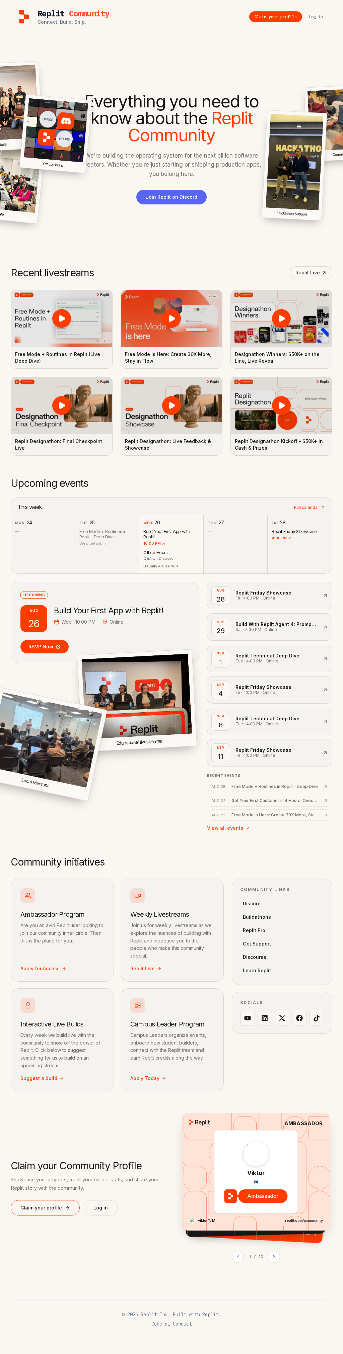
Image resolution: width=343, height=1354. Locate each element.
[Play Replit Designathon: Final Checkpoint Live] (61, 405)
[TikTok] (316, 1018)
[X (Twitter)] (282, 1018)
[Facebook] (299, 1018)
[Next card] (274, 1257)
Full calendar (306, 507)
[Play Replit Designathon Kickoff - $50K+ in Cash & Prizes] (281, 405)
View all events (225, 828)
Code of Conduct (171, 1324)
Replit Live (307, 272)
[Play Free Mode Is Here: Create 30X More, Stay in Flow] (171, 318)
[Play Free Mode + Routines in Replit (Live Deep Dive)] (61, 318)
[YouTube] (247, 1018)
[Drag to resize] (320, 219)
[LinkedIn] (265, 1018)
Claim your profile (41, 1207)
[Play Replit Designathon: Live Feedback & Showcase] (171, 405)
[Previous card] (238, 1257)
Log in (100, 1207)
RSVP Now (40, 646)
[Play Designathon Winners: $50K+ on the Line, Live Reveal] (281, 318)
